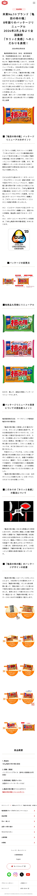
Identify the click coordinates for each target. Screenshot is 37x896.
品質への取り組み (7, 826)
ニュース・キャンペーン (18, 850)
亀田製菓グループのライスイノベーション (15, 810)
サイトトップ (5, 805)
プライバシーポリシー (7, 883)
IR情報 (4, 842)
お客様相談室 (18, 854)
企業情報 (4, 837)
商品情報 (4, 816)
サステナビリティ (7, 832)
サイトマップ (5, 888)
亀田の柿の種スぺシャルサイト (13, 792)
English (18, 859)
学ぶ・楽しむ (6, 821)
